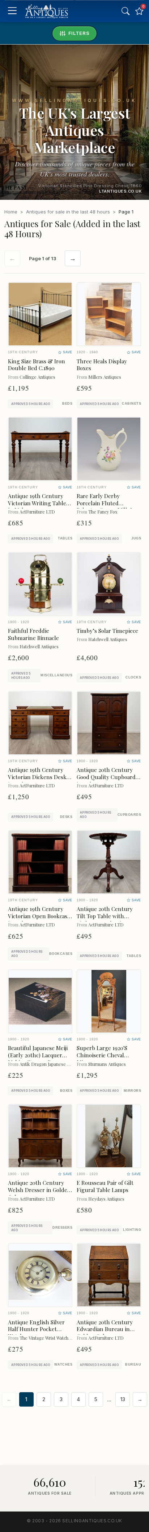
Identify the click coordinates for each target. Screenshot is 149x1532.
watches (63, 1364)
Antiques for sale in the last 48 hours (68, 212)
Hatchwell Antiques (39, 646)
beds (67, 403)
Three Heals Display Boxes (102, 365)
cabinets (131, 403)
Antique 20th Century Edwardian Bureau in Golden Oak (105, 1329)
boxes (66, 1090)
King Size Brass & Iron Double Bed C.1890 (36, 365)
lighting (132, 1230)
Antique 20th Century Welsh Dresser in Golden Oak (39, 1190)
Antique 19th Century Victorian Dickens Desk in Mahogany (37, 777)
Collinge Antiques (37, 377)
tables (65, 538)
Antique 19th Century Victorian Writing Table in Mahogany (37, 503)
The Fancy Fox (102, 512)
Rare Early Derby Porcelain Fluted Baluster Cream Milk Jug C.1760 (108, 506)
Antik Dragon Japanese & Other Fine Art (60, 1064)
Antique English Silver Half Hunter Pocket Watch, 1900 (36, 1329)
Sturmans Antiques (107, 1064)
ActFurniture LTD (37, 512)
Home (10, 212)
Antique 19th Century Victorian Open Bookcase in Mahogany (39, 916)
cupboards (129, 814)
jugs (136, 538)
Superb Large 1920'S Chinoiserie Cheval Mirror (102, 1055)
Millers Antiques (104, 377)
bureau (133, 1364)
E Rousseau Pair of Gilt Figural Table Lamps (105, 1186)
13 (122, 1399)
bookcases (60, 954)
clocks (133, 677)
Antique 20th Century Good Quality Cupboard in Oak (106, 777)
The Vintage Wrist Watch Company (54, 1338)
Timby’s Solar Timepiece (107, 630)
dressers (62, 1227)
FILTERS (79, 33)
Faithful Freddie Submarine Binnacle (33, 634)
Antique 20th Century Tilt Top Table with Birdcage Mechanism (105, 916)
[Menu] (12, 11)
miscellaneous (56, 675)
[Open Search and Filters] (125, 11)
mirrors (132, 1090)
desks (66, 817)
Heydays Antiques (106, 1199)
